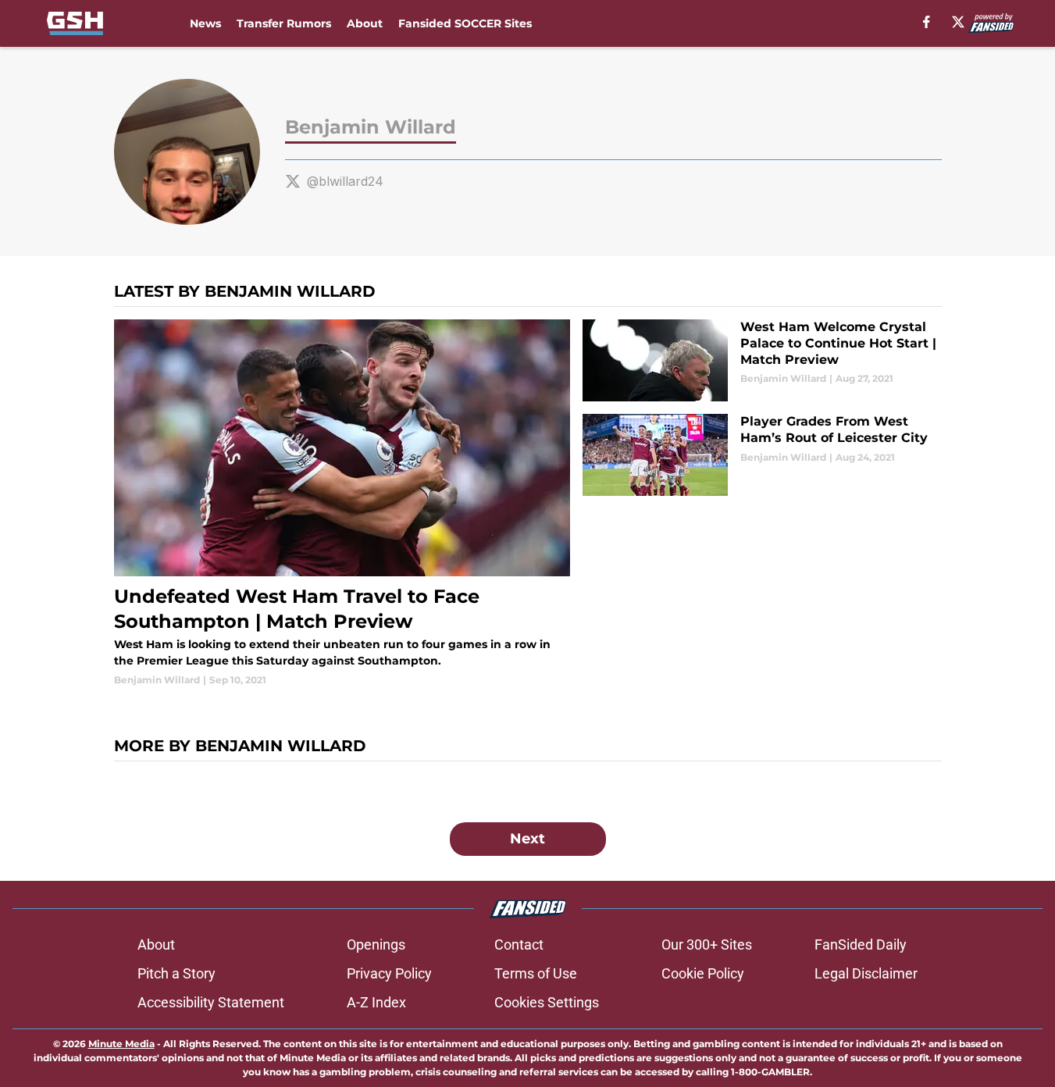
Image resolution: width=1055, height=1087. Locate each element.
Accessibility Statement (210, 1002)
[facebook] (926, 22)
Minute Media (121, 1044)
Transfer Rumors (284, 23)
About (365, 23)
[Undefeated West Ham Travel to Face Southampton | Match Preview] (342, 503)
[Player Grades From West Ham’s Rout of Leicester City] (762, 455)
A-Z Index (376, 1002)
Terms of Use (535, 973)
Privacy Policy (389, 973)
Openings (376, 944)
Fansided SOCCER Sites (465, 23)
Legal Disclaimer (866, 973)
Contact (519, 944)
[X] (958, 22)
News (205, 23)
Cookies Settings (546, 1002)
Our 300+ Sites (706, 944)
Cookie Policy (702, 973)
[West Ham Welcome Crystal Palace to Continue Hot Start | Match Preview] (762, 360)
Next (527, 838)
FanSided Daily (860, 944)
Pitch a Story (176, 973)
